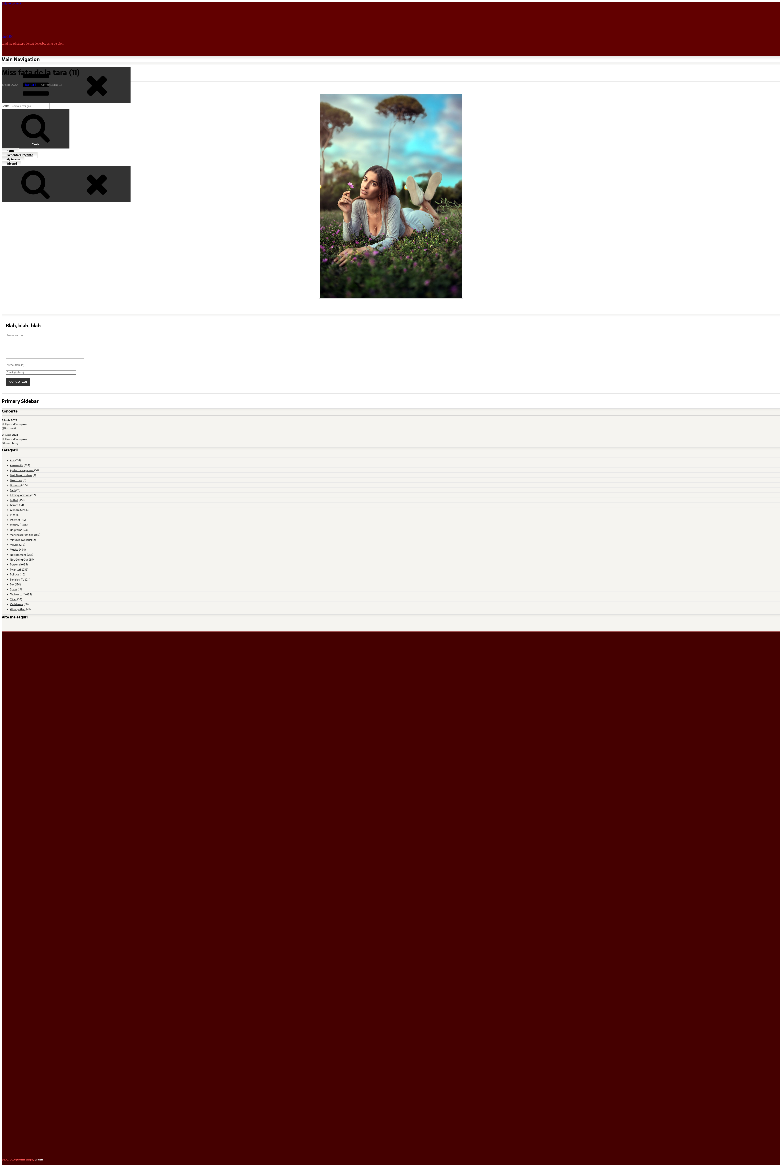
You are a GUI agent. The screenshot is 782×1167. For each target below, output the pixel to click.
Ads (12, 460)
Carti (13, 490)
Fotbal (14, 500)
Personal (15, 564)
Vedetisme (16, 604)
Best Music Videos (21, 475)
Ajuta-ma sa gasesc (22, 470)
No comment (18, 554)
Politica (14, 574)
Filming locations (20, 495)
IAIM (12, 515)
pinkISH (7, 36)
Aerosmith (16, 465)
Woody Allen (17, 609)
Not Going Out (19, 559)
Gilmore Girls (17, 509)
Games (14, 505)
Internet (15, 519)
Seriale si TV (17, 579)
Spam (13, 589)
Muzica (14, 549)
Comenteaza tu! (51, 85)
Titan (13, 599)
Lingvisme (16, 529)
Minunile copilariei (21, 539)
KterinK (14, 524)
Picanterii (29, 85)
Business (15, 485)
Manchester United (21, 534)
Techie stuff (17, 594)
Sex (12, 584)
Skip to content (11, 3)
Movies (14, 544)
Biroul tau (16, 480)
